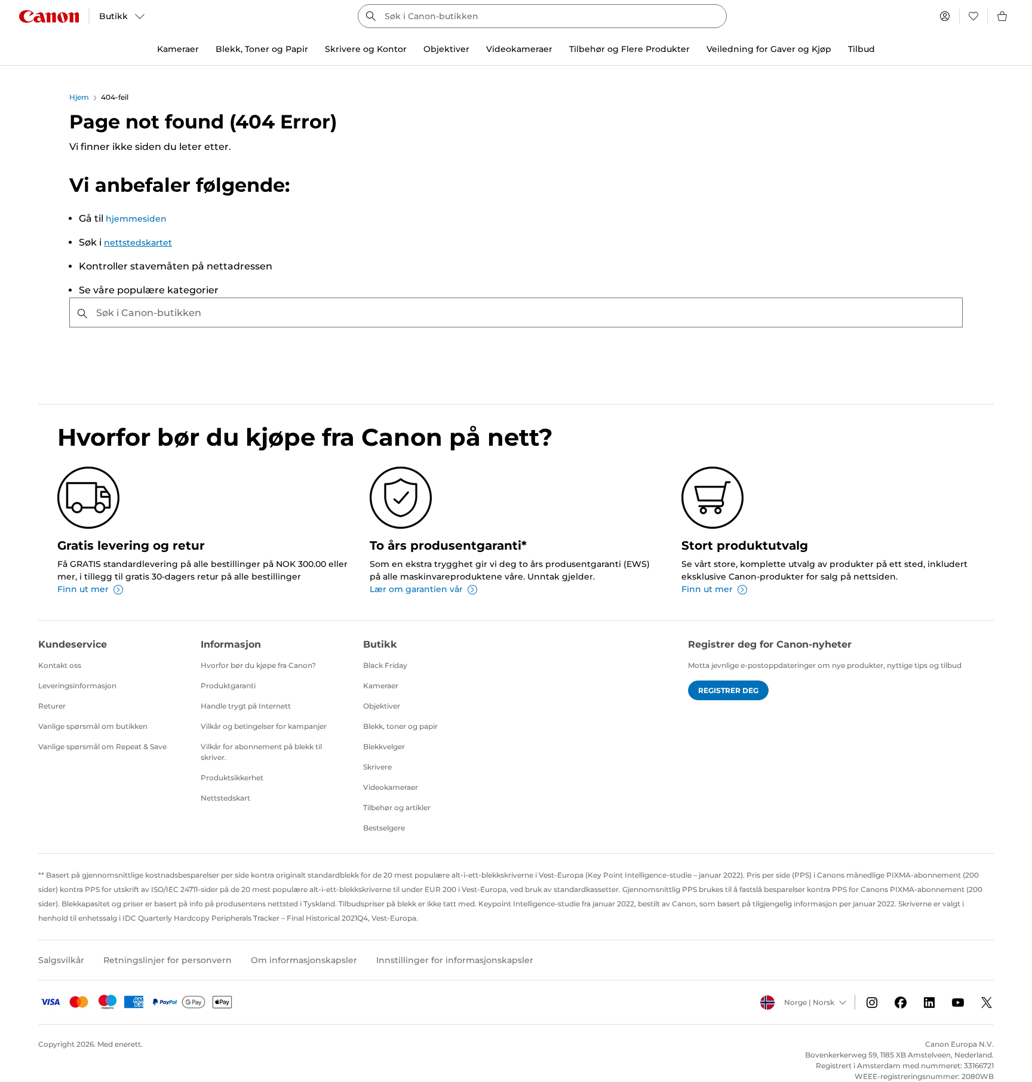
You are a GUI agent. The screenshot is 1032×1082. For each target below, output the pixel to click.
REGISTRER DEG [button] (728, 690)
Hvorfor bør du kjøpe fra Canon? (258, 665)
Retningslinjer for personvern (167, 960)
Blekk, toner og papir (400, 726)
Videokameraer (390, 787)
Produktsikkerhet (232, 777)
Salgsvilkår (61, 960)
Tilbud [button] (861, 49)
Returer (52, 705)
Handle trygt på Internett (246, 705)
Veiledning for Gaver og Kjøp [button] (769, 49)
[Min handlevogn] (1003, 16)
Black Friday (385, 665)
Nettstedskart (225, 797)
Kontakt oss (59, 665)
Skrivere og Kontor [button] (366, 49)
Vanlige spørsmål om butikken (93, 726)
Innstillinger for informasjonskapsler (454, 960)
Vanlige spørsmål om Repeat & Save (102, 746)
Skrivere (377, 766)
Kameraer (380, 685)
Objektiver (381, 705)
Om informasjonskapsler (304, 960)
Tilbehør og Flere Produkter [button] (629, 49)
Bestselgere (384, 827)
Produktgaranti (228, 685)
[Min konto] (944, 16)
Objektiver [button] (446, 49)
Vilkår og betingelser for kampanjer (264, 726)
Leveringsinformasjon (77, 685)
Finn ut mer (83, 589)
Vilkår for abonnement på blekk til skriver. (261, 752)
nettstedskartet (138, 242)
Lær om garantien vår (416, 589)
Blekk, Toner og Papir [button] (262, 49)
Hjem (79, 97)
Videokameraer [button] (519, 49)
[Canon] (49, 16)
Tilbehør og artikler (397, 807)
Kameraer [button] (178, 49)
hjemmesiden (136, 218)
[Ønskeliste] (973, 16)
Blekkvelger (384, 746)
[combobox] (542, 16)
